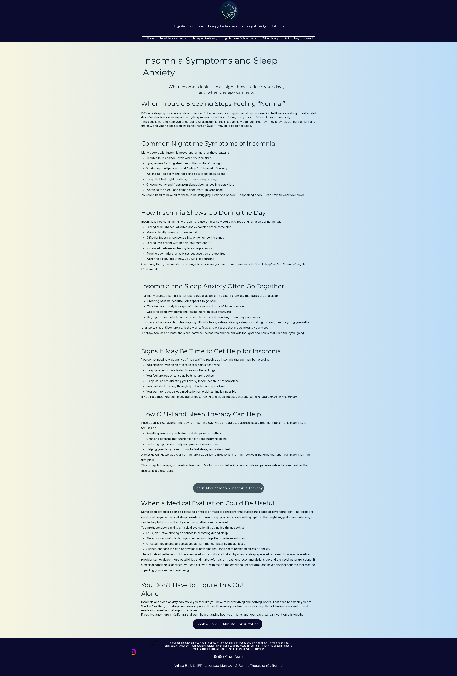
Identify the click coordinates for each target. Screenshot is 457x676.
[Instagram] (133, 652)
